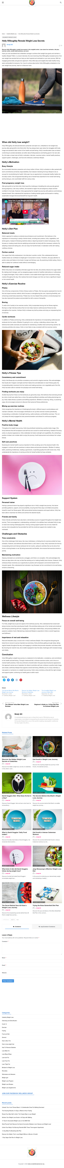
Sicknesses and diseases (8, 1074)
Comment (5, 941)
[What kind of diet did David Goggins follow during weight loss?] (16, 856)
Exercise (4, 1027)
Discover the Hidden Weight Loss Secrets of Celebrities (30, 691)
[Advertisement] (32, 19)
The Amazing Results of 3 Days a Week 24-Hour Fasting (17, 1110)
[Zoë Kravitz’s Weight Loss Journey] (47, 746)
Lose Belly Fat (6, 1051)
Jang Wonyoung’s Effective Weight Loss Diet (47, 870)
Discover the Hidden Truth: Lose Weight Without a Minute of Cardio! (20, 1134)
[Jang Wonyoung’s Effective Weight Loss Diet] (47, 856)
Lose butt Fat (5, 1057)
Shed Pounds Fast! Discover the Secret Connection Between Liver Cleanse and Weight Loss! (26, 1124)
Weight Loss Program (7, 1081)
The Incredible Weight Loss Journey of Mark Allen (49, 691)
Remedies (4, 1071)
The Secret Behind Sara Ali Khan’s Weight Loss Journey (14, 906)
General (4, 1037)
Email (4, 965)
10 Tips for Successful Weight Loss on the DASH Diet (16, 1121)
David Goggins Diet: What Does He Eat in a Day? (16, 797)
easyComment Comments (48, 926)
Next (12, 919)
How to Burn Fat (6, 1041)
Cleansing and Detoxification (9, 1020)
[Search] (61, 2)
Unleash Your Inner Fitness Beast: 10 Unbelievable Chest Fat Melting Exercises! (23, 1107)
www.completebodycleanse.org (36, 1164)
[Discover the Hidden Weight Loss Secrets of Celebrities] (16, 746)
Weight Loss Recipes (7, 1084)
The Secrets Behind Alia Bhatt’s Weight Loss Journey (10, 691)
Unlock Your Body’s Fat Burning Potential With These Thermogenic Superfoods (23, 1127)
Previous (6, 919)
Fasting (4, 1030)
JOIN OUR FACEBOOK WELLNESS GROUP (17, 1093)
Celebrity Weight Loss (9, 37)
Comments (18, 926)
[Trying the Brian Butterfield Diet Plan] (47, 892)
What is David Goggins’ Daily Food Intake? (14, 833)
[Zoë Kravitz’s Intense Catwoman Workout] (47, 819)
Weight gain (5, 1077)
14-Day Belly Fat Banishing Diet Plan (11, 1131)
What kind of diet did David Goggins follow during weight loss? (15, 870)
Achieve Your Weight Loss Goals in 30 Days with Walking (17, 1117)
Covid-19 (4, 1024)
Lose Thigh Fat (6, 1064)
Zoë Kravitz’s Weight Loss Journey (45, 759)
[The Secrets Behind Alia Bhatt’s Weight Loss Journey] (47, 783)
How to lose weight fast (8, 1044)
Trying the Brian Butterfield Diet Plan (46, 905)
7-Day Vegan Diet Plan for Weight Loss (12, 1137)
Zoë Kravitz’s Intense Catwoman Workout (44, 833)
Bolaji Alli (10, 44)
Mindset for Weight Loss (8, 1067)
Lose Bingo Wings (7, 1054)
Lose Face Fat (6, 1061)
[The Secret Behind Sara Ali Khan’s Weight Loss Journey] (16, 892)
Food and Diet (6, 1034)
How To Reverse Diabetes (9, 1047)
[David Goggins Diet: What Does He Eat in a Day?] (16, 783)
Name (4, 958)
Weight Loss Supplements (9, 1087)
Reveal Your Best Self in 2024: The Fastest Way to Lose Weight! (19, 1114)
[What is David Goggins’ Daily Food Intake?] (16, 819)
